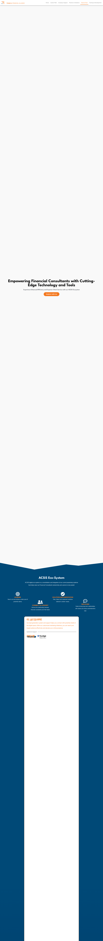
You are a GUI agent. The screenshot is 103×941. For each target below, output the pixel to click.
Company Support (63, 2)
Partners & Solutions (74, 2)
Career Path (53, 2)
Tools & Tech (84, 2)
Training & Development (95, 2)
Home (47, 2)
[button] (51, 294)
